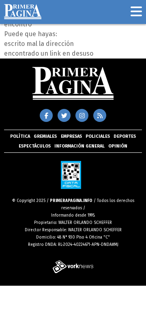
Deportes (125, 136)
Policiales (98, 136)
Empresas (71, 136)
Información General (79, 146)
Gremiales (45, 136)
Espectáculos (35, 146)
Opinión (117, 146)
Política (20, 136)
